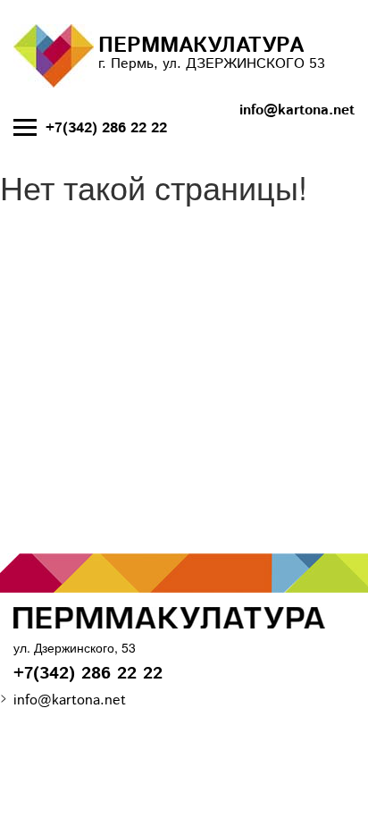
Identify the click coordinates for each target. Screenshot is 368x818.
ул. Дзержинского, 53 (74, 647)
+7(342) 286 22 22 (106, 129)
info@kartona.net (297, 111)
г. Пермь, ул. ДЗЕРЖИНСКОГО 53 (211, 52)
